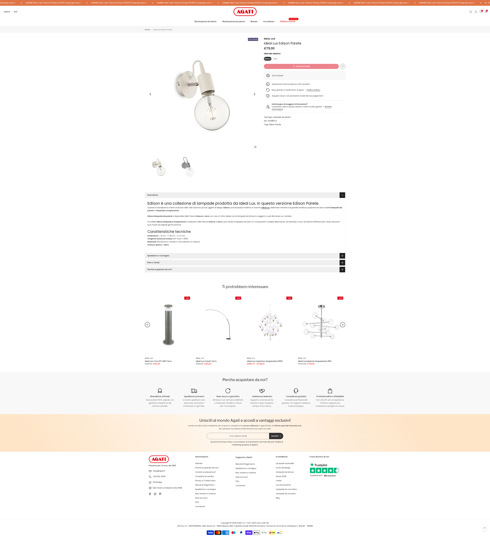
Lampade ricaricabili (285, 463)
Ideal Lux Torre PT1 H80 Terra (158, 361)
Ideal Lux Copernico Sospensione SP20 (265, 361)
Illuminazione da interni (205, 21)
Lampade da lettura (285, 472)
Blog (278, 498)
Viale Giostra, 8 (159, 488)
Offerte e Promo (288, 21)
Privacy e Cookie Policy (205, 480)
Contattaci (200, 506)
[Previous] (150, 94)
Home (147, 29)
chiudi (488, 3)
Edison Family (275, 124)
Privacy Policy (226, 442)
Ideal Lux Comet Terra (206, 361)
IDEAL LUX (269, 38)
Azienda (198, 463)
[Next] (254, 94)
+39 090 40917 (159, 476)
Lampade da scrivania (286, 493)
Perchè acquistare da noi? (207, 468)
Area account (201, 498)
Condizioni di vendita (204, 476)
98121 (180, 488)
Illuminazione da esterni (233, 21)
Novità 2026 (281, 476)
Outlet (279, 480)
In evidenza (268, 21)
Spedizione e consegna (205, 489)
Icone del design (283, 468)
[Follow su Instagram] (155, 494)
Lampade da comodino (286, 489)
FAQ (197, 502)
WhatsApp (157, 482)
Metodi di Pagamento (205, 485)
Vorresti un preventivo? (205, 472)
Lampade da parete (282, 117)
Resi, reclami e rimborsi (205, 493)
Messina (169, 488)
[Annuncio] (33, 2)
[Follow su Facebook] (150, 494)
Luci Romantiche (283, 485)
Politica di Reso (313, 90)
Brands (254, 21)
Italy (175, 488)
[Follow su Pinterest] (160, 494)
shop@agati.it (159, 471)
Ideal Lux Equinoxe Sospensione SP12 (314, 361)
